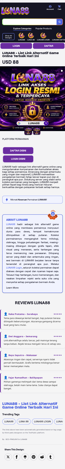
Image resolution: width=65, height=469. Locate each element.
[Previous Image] (2, 99)
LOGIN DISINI (18, 159)
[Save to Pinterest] (33, 456)
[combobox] (29, 22)
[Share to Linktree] (25, 456)
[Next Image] (62, 99)
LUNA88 (10, 224)
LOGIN (16, 46)
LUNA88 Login (14, 267)
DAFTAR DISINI (18, 150)
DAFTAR (48, 46)
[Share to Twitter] (8, 456)
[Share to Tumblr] (50, 456)
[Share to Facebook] (16, 456)
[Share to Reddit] (42, 456)
